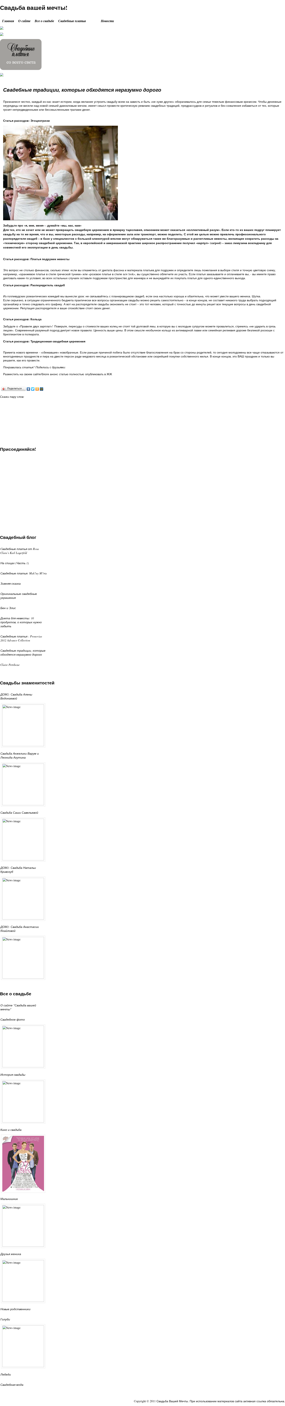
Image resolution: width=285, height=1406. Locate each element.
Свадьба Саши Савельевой (19, 812)
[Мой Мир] (41, 389)
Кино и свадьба (10, 1130)
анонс (54, 374)
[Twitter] (33, 389)
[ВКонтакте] (28, 389)
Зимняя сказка (10, 583)
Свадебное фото (12, 1019)
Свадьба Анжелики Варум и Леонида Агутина (19, 755)
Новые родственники (15, 1309)
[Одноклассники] (37, 389)
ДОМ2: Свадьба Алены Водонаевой (16, 696)
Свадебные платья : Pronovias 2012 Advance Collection (21, 638)
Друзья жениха (10, 1254)
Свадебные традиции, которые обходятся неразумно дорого (82, 89)
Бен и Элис (8, 608)
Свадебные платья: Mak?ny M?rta (23, 573)
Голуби (5, 1319)
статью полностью (71, 374)
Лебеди (5, 1374)
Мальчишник (9, 1199)
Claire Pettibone (10, 665)
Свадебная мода (11, 1385)
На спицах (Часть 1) (14, 563)
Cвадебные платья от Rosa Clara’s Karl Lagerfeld (19, 551)
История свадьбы (12, 1075)
